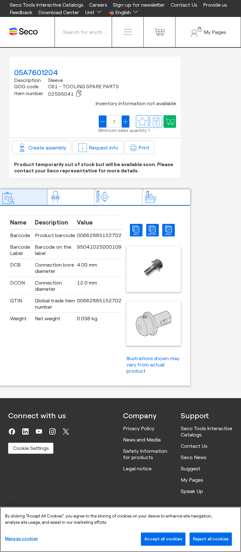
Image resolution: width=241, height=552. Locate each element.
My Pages (192, 480)
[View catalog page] (156, 121)
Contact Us (184, 5)
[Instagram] (52, 431)
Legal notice (137, 468)
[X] (66, 431)
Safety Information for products (145, 454)
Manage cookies (21, 538)
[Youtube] (39, 431)
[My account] (208, 32)
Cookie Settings (31, 448)
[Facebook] (12, 431)
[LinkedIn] (25, 431)
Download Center (58, 12)
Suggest (190, 468)
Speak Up (192, 491)
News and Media (142, 439)
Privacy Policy (138, 428)
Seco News (193, 457)
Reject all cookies (210, 538)
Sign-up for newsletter (139, 5)
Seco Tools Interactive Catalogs (46, 5)
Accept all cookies (163, 538)
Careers (98, 5)
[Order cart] (159, 32)
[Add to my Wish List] (169, 121)
